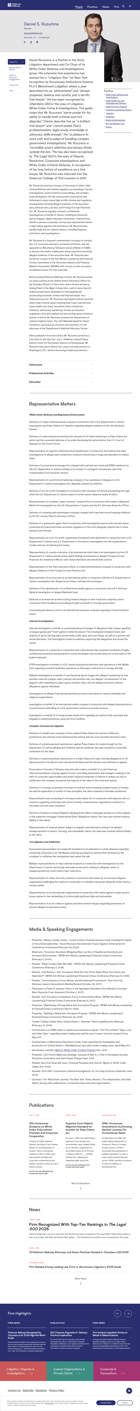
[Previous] (117, 1313)
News (11, 91)
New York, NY (30, 38)
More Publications (81, 1183)
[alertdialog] (70, 1403)
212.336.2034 (44, 38)
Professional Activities (41, 373)
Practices (92, 6)
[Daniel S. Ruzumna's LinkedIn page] (24, 41)
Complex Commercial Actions (119, 110)
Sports (109, 127)
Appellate (110, 117)
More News (81, 1278)
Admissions (35, 364)
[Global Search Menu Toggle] (123, 6)
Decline (125, 1403)
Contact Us (14, 1390)
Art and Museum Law (115, 123)
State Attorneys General (116, 106)
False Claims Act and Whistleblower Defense (116, 101)
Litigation (110, 113)
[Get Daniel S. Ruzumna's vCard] (31, 41)
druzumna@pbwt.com (33, 33)
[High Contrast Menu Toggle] (130, 6)
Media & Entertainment (115, 120)
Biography (13, 62)
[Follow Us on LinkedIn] (129, 1391)
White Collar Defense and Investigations (117, 96)
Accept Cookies (106, 1403)
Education (35, 381)
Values (105, 6)
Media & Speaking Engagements (14, 77)
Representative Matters (15, 68)
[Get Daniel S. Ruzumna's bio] (37, 41)
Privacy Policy (49, 1403)
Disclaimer (41, 1390)
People (79, 6)
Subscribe (28, 1390)
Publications (14, 85)
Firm (116, 6)
